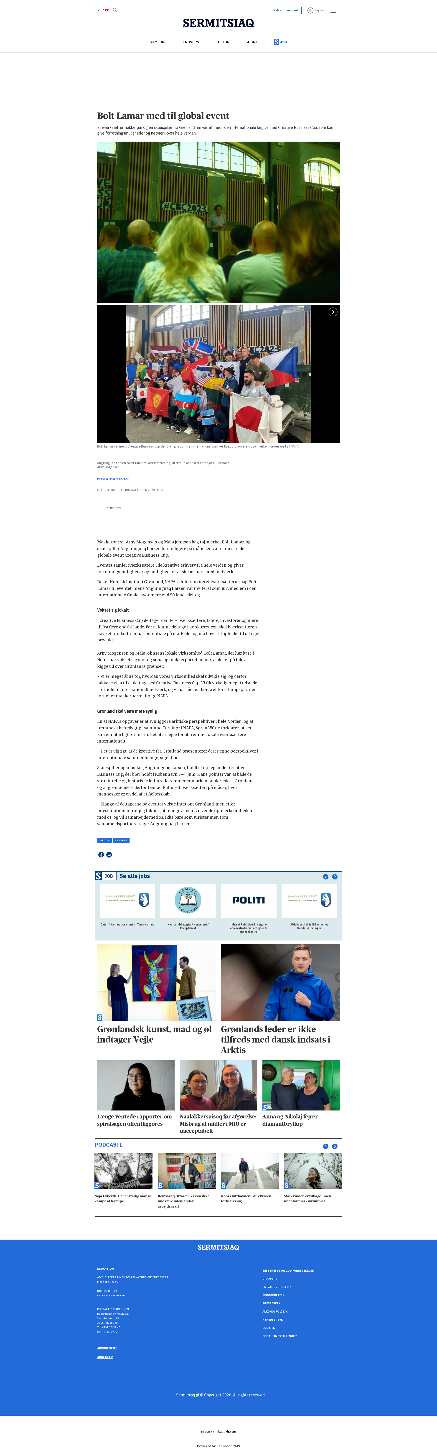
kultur (104, 840)
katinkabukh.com (223, 1431)
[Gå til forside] (218, 23)
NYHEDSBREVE (272, 1319)
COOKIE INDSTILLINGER (279, 1336)
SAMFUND (158, 42)
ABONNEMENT (107, 1348)
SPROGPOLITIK (273, 1295)
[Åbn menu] (331, 10)
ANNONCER (105, 1357)
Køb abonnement (285, 10)
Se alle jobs (134, 876)
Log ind (319, 10)
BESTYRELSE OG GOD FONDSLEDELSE (288, 1270)
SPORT (252, 42)
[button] (325, 877)
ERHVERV (191, 42)
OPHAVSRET (270, 1278)
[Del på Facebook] (101, 854)
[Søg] (114, 10)
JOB (283, 42)
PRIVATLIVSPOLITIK (277, 1287)
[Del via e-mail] (109, 854)
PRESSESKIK (271, 1303)
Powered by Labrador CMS (218, 1446)
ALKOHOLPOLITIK (275, 1311)
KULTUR (223, 42)
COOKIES (268, 1328)
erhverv (121, 840)
